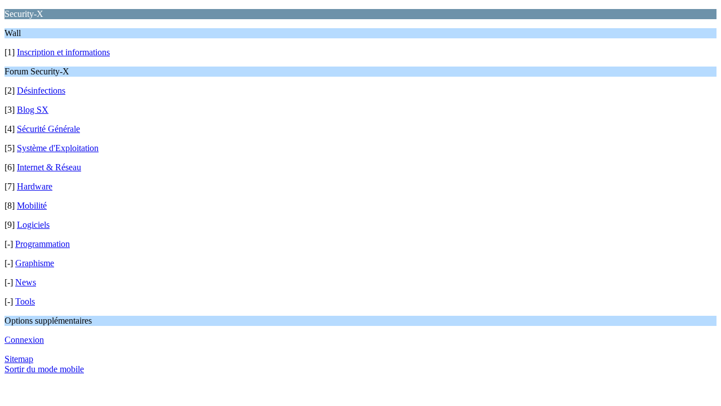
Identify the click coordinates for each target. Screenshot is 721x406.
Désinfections (41, 90)
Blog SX (32, 109)
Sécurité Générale (48, 129)
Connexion (24, 340)
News (25, 282)
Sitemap (19, 359)
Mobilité (32, 205)
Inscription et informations (63, 52)
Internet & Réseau (49, 167)
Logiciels (33, 225)
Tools (25, 301)
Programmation (42, 244)
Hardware (34, 186)
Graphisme (34, 263)
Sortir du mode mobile (44, 369)
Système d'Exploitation (58, 148)
